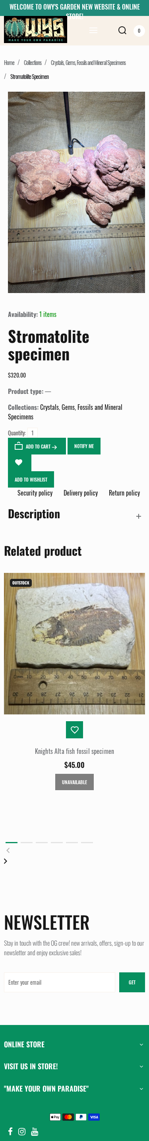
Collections (32, 62)
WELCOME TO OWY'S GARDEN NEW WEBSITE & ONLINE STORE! (75, 11)
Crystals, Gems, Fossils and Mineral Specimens (88, 62)
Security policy (35, 493)
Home (9, 62)
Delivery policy (80, 493)
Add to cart (38, 446)
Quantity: (17, 433)
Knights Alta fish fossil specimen (74, 751)
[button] (11, 842)
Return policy (123, 493)
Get (132, 982)
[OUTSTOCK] (74, 711)
